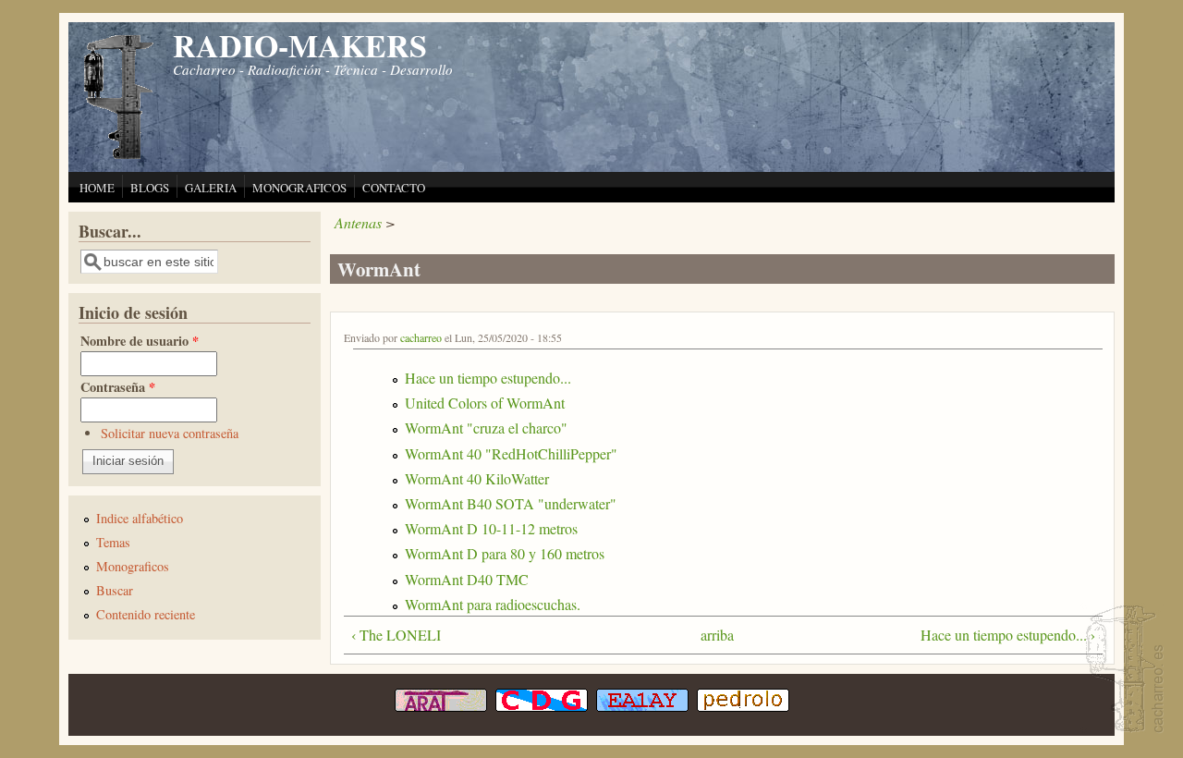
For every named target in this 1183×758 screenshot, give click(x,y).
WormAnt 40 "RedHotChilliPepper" (511, 453)
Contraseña (117, 387)
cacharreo (421, 337)
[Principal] (119, 156)
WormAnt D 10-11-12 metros (491, 528)
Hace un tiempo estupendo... (488, 377)
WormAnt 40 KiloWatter (477, 478)
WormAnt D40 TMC (467, 579)
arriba (715, 634)
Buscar (114, 590)
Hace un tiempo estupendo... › (1008, 634)
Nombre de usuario (139, 340)
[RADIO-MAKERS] (1122, 671)
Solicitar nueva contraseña (169, 433)
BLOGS (149, 187)
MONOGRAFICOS (299, 187)
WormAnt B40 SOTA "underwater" (510, 503)
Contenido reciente (145, 614)
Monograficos (132, 566)
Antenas (358, 222)
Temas (113, 542)
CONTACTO (393, 187)
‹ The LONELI (396, 634)
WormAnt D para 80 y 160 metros (504, 553)
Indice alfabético (139, 518)
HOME (97, 187)
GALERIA (211, 187)
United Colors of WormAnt (485, 402)
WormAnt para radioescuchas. (492, 604)
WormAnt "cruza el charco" (486, 427)
